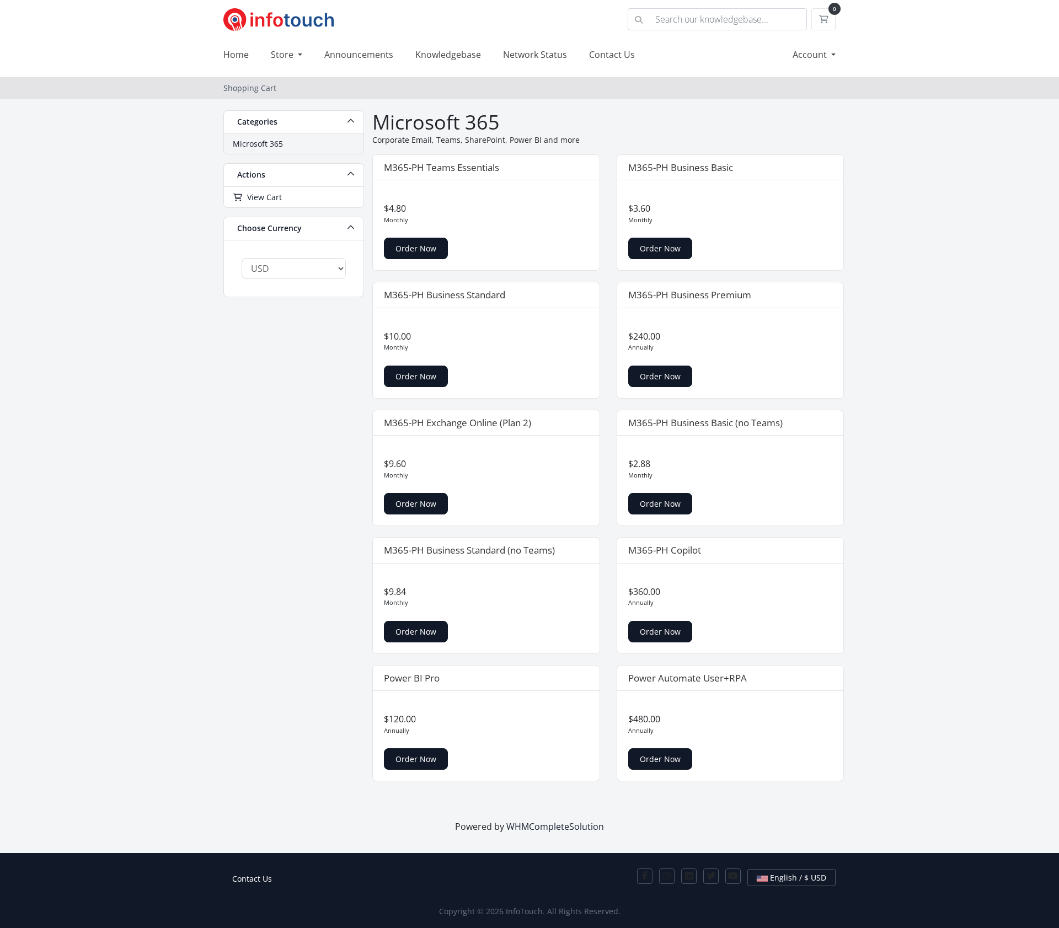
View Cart (262, 197)
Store (283, 55)
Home (236, 55)
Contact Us (612, 55)
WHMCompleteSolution (555, 826)
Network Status (535, 55)
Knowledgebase (448, 55)
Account (811, 55)
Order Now (415, 248)
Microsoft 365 (258, 143)
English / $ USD (797, 877)
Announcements (358, 55)
